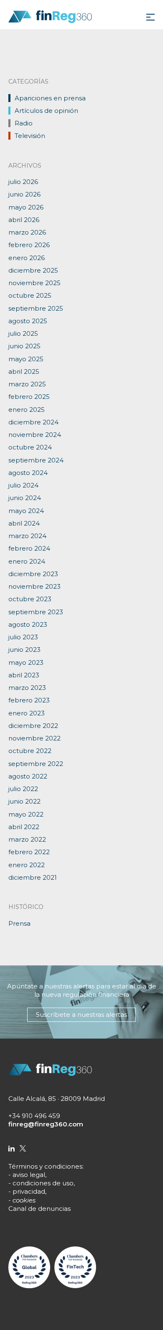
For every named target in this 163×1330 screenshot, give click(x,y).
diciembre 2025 (33, 270)
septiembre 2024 (36, 460)
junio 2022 (24, 801)
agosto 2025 (27, 321)
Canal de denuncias (39, 1209)
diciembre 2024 (33, 422)
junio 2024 (24, 498)
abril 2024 (24, 523)
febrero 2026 (29, 245)
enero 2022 (26, 865)
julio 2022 (23, 789)
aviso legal (29, 1175)
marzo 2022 (27, 839)
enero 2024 (26, 561)
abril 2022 (23, 827)
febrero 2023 (29, 700)
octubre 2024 (30, 447)
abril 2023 (23, 675)
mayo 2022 (25, 814)
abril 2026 (23, 220)
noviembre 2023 (34, 586)
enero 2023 (26, 713)
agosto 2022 (27, 776)
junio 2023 (24, 650)
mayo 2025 (25, 359)
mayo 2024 (26, 511)
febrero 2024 (29, 548)
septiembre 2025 (35, 308)
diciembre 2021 (32, 877)
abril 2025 (23, 371)
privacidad (29, 1191)
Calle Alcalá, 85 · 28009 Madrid (56, 1099)
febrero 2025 (29, 397)
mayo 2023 (25, 662)
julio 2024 (23, 485)
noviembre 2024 (34, 435)
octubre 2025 (29, 295)
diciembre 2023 (33, 574)
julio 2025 (23, 333)
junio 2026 (24, 194)
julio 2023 (23, 637)
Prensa (19, 923)
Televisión (30, 136)
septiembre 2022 (35, 764)
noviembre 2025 (34, 283)
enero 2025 (26, 410)
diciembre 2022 (33, 726)
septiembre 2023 (35, 612)
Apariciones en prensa (50, 98)
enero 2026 (26, 258)
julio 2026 (23, 182)
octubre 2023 (29, 599)
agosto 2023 (27, 624)
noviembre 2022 (34, 738)
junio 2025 (24, 346)
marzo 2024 (27, 536)
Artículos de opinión (46, 111)
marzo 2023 (27, 688)
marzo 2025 (27, 384)
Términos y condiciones (45, 1166)
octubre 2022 (29, 751)
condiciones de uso (43, 1183)
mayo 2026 (25, 207)
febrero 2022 (29, 852)
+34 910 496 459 (34, 1116)
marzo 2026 (27, 232)
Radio (24, 123)
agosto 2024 (28, 473)
